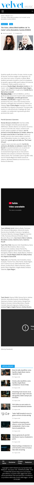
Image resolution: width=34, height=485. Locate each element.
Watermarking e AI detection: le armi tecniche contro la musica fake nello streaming (22, 448)
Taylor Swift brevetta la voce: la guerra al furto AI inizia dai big (21, 414)
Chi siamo (4, 462)
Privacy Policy (20, 462)
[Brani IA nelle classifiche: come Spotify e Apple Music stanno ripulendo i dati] (5, 372)
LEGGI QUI (10, 98)
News (11, 24)
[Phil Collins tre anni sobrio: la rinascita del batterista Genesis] (5, 407)
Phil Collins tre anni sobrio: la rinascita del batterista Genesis (22, 405)
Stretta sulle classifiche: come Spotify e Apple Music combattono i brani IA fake (21, 383)
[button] (32, 11)
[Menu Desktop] (2, 11)
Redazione (28, 462)
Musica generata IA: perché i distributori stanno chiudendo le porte (22, 437)
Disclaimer (12, 462)
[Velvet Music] (17, 4)
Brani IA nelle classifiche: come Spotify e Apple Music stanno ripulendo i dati (21, 372)
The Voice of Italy (6, 94)
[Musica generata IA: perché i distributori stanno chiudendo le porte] (5, 437)
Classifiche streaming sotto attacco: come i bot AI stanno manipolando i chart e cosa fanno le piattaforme (21, 425)
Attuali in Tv (4, 24)
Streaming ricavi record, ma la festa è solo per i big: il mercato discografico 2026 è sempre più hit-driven (22, 394)
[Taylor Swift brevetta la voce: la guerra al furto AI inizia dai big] (5, 414)
